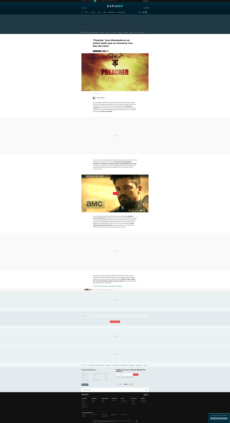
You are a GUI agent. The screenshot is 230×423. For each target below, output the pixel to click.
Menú (84, 8)
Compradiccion (133, 403)
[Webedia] (85, 394)
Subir (145, 394)
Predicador (107, 289)
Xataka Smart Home (85, 405)
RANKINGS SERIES (121, 12)
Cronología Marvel (139, 365)
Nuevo (145, 8)
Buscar (146, 390)
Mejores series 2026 (92, 365)
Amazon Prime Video (97, 373)
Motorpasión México (124, 414)
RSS (130, 384)
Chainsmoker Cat (141, 32)
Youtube (145, 12)
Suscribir (136, 374)
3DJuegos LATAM (94, 414)
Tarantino (114, 32)
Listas (106, 375)
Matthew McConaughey (94, 32)
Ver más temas (85, 384)
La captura (131, 32)
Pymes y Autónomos (144, 401)
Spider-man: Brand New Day (97, 381)
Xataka (83, 400)
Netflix (136, 32)
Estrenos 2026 (108, 365)
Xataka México (84, 414)
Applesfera (83, 403)
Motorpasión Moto (124, 401)
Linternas (106, 32)
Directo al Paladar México (114, 415)
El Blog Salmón (143, 400)
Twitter (148, 12)
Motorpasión (123, 400)
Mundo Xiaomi (84, 407)
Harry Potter (101, 32)
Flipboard (143, 12)
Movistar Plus (84, 375)
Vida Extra (93, 401)
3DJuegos (93, 400)
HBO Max (106, 377)
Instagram (139, 12)
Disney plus (107, 373)
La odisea (95, 377)
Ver (115, 321)
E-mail (108, 51)
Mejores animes (131, 365)
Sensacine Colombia (104, 416)
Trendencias (133, 400)
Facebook (141, 12)
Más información (115, 421)
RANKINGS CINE (112, 12)
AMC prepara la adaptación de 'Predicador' (111, 286)
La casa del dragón (85, 380)
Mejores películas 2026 (100, 365)
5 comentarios (97, 51)
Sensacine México (104, 414)
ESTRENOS (93, 12)
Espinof (115, 6)
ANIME (104, 12)
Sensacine (103, 400)
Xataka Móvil (84, 401)
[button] (101, 97)
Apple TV (83, 377)
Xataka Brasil (84, 416)
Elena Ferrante (125, 32)
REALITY (99, 12)
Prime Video (120, 32)
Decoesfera (132, 401)
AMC (112, 289)
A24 (110, 32)
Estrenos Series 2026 (115, 365)
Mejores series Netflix (124, 365)
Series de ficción (100, 289)
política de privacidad (129, 377)
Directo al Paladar (114, 400)
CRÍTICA (86, 12)
